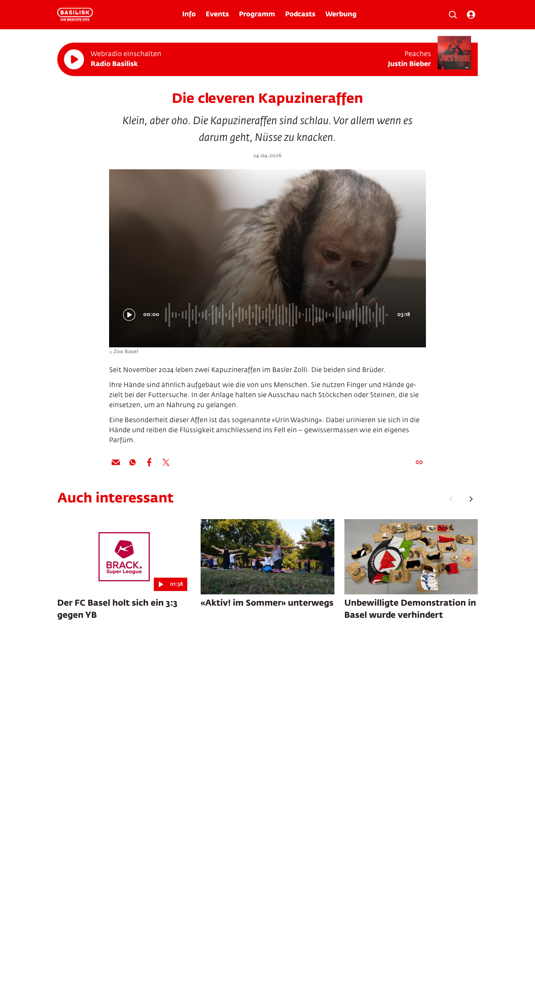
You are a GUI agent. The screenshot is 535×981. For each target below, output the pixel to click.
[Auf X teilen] (166, 462)
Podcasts (300, 14)
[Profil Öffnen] (471, 14)
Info (189, 14)
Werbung (341, 14)
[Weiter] (471, 499)
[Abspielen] (74, 59)
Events (217, 14)
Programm (257, 14)
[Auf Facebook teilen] (149, 462)
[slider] (277, 314)
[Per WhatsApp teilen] (132, 462)
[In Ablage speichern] (419, 462)
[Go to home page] (75, 14)
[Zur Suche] (452, 14)
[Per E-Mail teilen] (115, 462)
